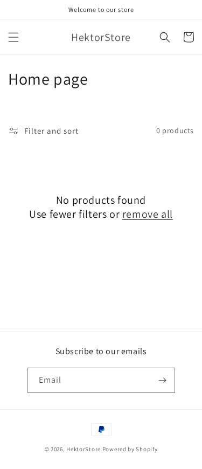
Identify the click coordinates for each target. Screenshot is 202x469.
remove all (147, 214)
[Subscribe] (163, 380)
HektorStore (83, 449)
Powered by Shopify (130, 449)
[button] (13, 37)
